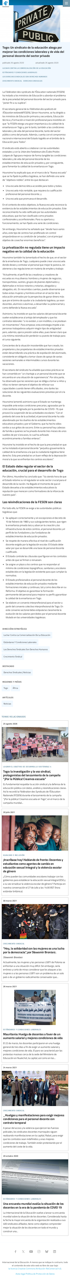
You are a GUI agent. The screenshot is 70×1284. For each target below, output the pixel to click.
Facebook (15, 1252)
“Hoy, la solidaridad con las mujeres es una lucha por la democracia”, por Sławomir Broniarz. (35, 939)
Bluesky (47, 1252)
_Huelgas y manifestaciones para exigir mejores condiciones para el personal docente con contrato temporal (35, 1107)
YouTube (31, 1252)
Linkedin (54, 1252)
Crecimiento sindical (13, 656)
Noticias (7, 703)
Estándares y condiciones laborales (20, 642)
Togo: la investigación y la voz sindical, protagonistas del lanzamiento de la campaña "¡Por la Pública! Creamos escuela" (35, 763)
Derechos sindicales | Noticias (17, 672)
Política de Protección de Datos (40, 1273)
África (15, 687)
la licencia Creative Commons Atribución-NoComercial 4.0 (34, 1268)
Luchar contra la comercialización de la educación (27, 635)
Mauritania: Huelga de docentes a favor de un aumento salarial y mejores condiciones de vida (35, 1022)
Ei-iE (4, 4)
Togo (6, 687)
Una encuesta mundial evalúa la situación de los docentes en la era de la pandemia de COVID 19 (35, 1194)
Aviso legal (20, 1273)
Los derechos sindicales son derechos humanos (26, 649)
